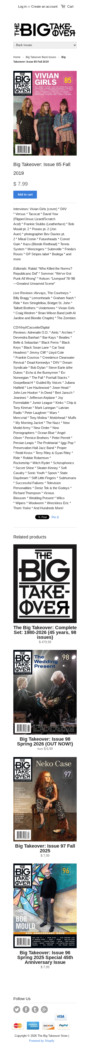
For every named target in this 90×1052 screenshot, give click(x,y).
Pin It (55, 517)
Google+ (44, 1009)
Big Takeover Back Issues (41, 57)
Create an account (44, 6)
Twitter (16, 1009)
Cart (70, 6)
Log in (22, 6)
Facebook (25, 1009)
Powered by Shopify (41, 1040)
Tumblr (35, 1009)
